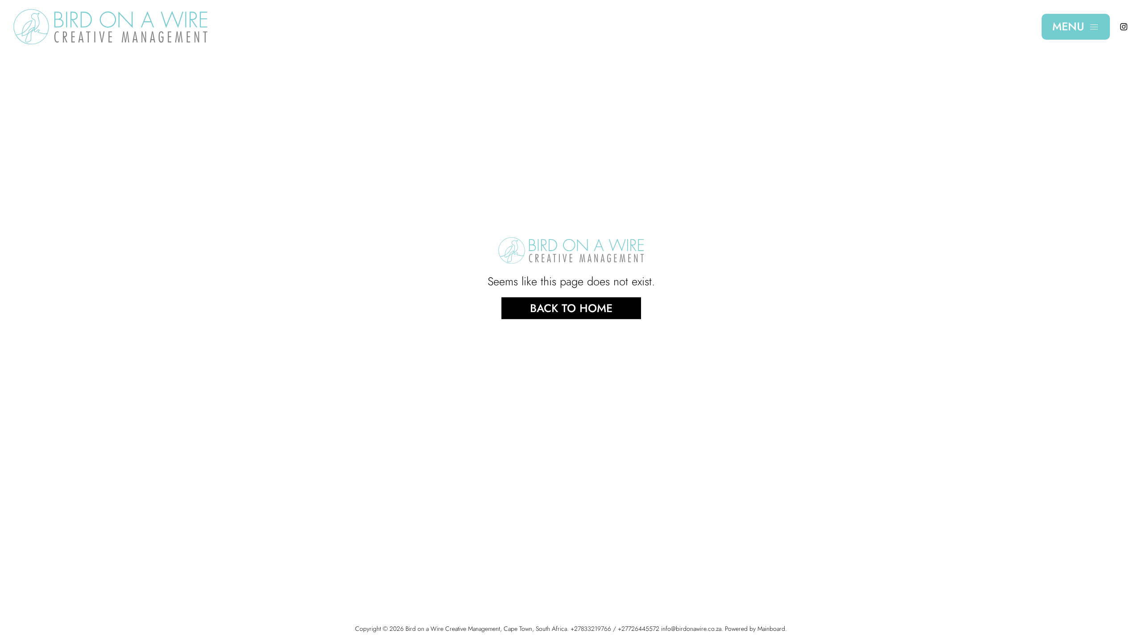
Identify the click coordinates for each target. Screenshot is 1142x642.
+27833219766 (591, 628)
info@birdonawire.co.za (691, 628)
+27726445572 (638, 628)
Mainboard (771, 628)
